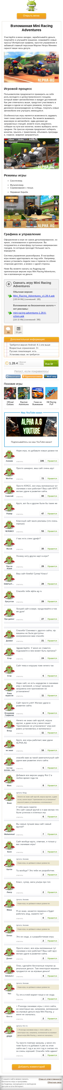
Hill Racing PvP (51, 403)
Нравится (52, 461)
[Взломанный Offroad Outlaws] (10, 393)
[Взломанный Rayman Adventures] (24, 393)
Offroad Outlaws (10, 403)
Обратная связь (54, 1082)
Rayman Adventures (24, 403)
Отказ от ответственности (50, 1079)
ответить (19, 461)
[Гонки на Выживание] (37, 393)
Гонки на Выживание (37, 403)
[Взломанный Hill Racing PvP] (51, 393)
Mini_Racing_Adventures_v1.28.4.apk (34, 296)
